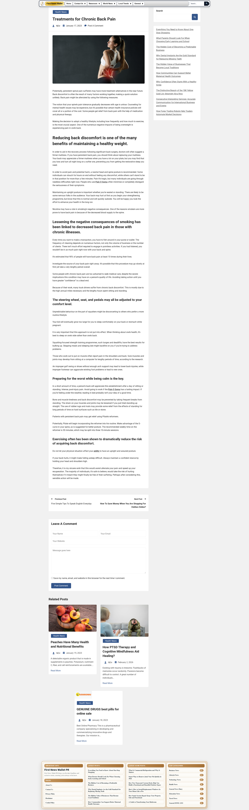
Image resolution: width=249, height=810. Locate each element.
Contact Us (78, 4)
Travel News (173, 798)
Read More (56, 670)
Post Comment (61, 585)
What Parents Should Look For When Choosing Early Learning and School (104, 778)
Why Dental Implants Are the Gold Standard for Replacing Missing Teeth (104, 790)
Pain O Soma (101, 182)
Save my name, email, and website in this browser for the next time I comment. (89, 578)
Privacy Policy (50, 794)
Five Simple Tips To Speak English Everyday (71, 503)
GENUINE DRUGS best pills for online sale (98, 711)
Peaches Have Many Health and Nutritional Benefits (70, 644)
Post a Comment (95, 25)
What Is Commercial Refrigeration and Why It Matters (144, 771)
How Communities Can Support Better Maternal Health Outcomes (104, 803)
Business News (174, 770)
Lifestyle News (174, 775)
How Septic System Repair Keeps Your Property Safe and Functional (145, 797)
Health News (61, 12)
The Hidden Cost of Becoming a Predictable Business (102, 784)
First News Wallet (55, 4)
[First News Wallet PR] (42, 3)
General (137, 4)
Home (68, 4)
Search (159, 11)
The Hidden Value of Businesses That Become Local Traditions (103, 797)
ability (97, 451)
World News (108, 4)
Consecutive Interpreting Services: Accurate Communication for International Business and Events (175, 102)
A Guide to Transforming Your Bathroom (142, 802)
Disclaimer (49, 798)
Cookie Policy (50, 803)
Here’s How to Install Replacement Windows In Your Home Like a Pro (144, 790)
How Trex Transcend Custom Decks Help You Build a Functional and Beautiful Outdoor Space (145, 784)
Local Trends (123, 4)
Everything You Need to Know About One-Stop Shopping (104, 771)
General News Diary (175, 789)
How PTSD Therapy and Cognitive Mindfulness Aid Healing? (121, 651)
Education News (174, 794)
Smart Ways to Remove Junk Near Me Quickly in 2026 (145, 778)
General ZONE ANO (176, 803)
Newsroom (93, 4)
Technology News (175, 780)
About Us (49, 785)
